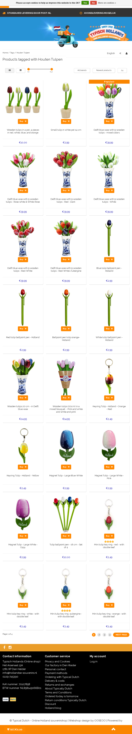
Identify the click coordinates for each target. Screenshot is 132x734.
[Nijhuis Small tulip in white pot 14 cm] (66, 99)
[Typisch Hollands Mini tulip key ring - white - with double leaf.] (23, 583)
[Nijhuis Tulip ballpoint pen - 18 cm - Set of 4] (66, 514)
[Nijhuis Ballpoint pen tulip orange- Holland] (66, 307)
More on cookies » (107, 3)
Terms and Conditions (58, 692)
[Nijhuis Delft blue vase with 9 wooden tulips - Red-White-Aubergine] (66, 238)
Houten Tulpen (23, 53)
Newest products (103, 70)
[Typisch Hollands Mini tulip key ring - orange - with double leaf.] (109, 583)
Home (5, 53)
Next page (121, 635)
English (111, 53)
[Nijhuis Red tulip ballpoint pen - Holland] (23, 307)
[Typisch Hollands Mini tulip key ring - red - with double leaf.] (109, 514)
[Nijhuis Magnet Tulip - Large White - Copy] (23, 514)
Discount (50, 704)
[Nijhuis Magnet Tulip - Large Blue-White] (66, 445)
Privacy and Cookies (57, 661)
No (93, 3)
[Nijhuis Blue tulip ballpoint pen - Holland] (109, 238)
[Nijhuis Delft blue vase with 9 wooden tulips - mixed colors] (109, 99)
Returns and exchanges (59, 684)
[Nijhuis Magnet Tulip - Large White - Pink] (109, 445)
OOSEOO (100, 720)
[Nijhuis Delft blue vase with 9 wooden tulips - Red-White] (23, 238)
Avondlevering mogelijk (100, 13)
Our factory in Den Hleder (60, 665)
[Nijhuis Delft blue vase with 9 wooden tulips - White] (109, 168)
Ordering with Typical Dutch (62, 677)
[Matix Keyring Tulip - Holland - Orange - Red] (109, 376)
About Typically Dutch (58, 688)
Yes (85, 3)
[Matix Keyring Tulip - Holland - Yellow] (23, 445)
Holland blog (53, 708)
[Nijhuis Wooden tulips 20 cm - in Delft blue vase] (23, 376)
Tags (12, 53)
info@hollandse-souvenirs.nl (20, 672)
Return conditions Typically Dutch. (66, 700)
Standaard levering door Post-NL (29, 13)
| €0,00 (16, 729)
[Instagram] (10, 648)
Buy (22, 121)
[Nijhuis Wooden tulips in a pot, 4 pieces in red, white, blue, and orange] (23, 99)
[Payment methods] (10, 699)
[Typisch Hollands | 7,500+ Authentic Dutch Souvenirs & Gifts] (66, 35)
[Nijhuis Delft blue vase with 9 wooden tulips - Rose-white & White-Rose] (23, 168)
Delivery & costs (54, 680)
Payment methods (56, 673)
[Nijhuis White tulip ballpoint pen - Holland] (109, 307)
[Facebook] (4, 648)
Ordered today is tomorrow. (62, 696)
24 (122, 70)
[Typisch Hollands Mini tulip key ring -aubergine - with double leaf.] (66, 583)
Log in (93, 661)
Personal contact (55, 669)
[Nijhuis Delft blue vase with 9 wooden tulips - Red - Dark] (66, 168)
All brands (82, 70)
